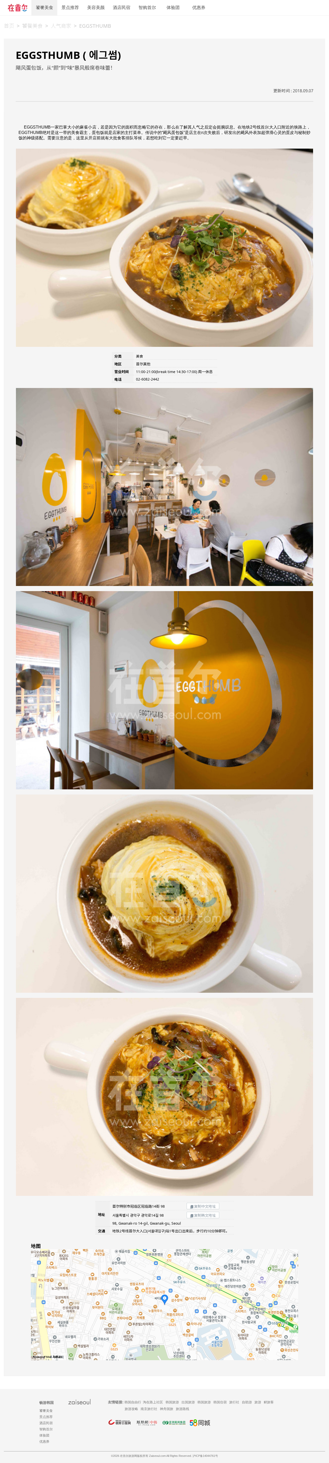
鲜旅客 (269, 1402)
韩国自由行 (132, 1402)
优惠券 (198, 7)
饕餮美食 (44, 7)
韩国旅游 (172, 1402)
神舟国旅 (166, 1409)
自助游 (247, 1402)
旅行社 (234, 1402)
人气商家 (61, 25)
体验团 (173, 7)
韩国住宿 (220, 1402)
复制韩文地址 (205, 1215)
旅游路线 (182, 1409)
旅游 (257, 1402)
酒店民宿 (121, 7)
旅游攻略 (131, 1409)
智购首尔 (147, 7)
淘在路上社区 (153, 1402)
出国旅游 (188, 1402)
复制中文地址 (205, 1206)
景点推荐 (70, 7)
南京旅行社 (149, 1409)
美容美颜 (96, 7)
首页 (9, 25)
